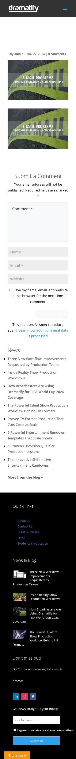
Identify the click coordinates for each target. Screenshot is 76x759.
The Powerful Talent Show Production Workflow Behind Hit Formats (35, 638)
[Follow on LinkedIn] (16, 696)
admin (18, 54)
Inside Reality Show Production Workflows (45, 597)
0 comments (57, 54)
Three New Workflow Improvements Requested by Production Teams (36, 578)
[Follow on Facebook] (33, 696)
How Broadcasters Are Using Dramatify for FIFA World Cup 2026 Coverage (36, 392)
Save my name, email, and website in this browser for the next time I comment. (40, 296)
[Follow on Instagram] (24, 696)
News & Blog (24, 560)
